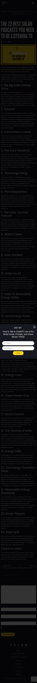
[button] (34, 327)
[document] (18, 341)
